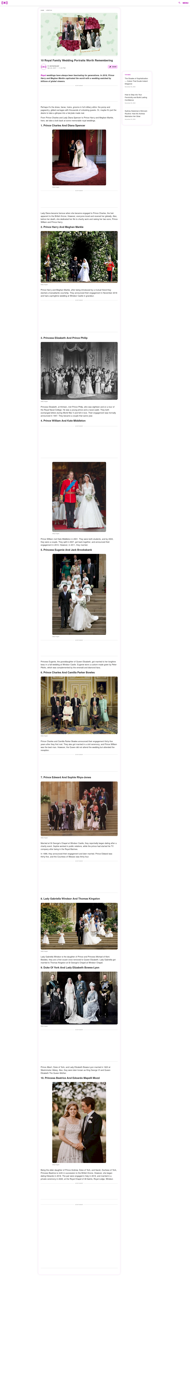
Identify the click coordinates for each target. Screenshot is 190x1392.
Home (42, 10)
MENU (185, 2)
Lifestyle (49, 10)
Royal (43, 75)
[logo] (5, 2)
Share (114, 67)
